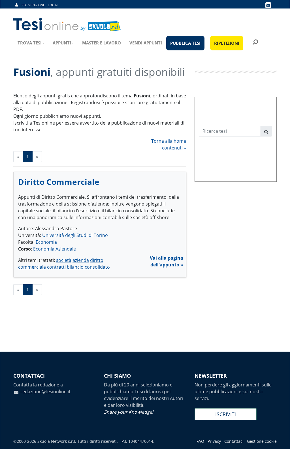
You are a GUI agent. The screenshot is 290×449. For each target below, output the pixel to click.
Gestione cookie (262, 441)
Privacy (214, 441)
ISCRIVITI (225, 414)
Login (52, 5)
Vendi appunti (145, 43)
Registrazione (33, 5)
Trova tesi (30, 43)
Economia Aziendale (54, 249)
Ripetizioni (226, 43)
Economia (46, 242)
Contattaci (234, 441)
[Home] (67, 24)
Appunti (62, 43)
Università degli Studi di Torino (75, 235)
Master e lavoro (101, 43)
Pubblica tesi (185, 43)
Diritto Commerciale (58, 181)
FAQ (200, 441)
